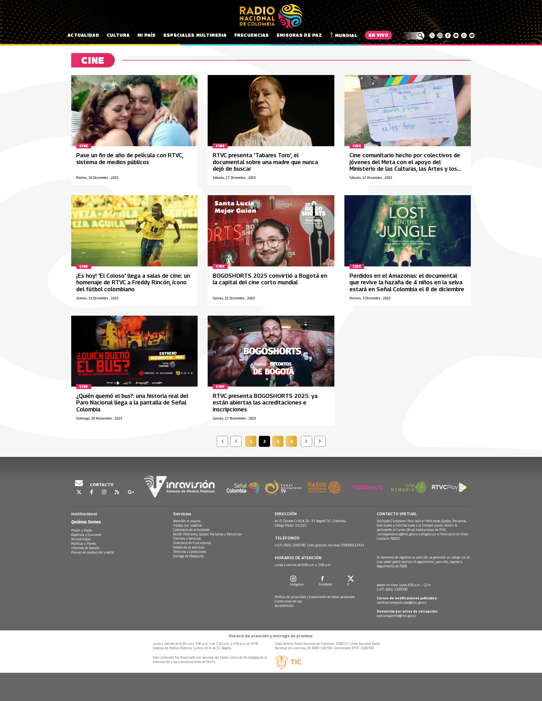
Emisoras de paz (299, 35)
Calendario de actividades (191, 530)
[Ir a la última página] (320, 441)
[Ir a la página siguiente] (306, 441)
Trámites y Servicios (187, 538)
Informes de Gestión (85, 548)
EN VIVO (378, 35)
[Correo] (472, 35)
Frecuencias (251, 35)
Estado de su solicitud (188, 547)
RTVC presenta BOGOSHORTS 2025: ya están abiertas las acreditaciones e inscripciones (265, 403)
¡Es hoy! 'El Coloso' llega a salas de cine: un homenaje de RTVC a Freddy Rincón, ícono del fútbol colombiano (133, 282)
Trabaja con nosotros (187, 525)
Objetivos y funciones (86, 535)
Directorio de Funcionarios (192, 543)
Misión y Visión (81, 530)
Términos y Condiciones (189, 552)
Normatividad (81, 539)
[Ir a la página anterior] (236, 441)
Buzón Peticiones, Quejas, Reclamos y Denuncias (207, 534)
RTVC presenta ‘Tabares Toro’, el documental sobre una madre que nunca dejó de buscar (265, 162)
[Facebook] (447, 35)
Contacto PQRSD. (389, 538)
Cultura (118, 35)
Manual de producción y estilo (92, 552)
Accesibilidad (284, 605)
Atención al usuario (186, 521)
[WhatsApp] (463, 35)
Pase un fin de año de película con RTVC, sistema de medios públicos (129, 158)
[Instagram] (440, 35)
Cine (83, 146)
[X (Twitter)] (432, 35)
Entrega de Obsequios (188, 556)
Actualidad (83, 35)
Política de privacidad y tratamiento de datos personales (315, 597)
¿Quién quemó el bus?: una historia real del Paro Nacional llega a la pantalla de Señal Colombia (132, 403)
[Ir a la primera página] (222, 441)
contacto (101, 484)
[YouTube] (456, 35)
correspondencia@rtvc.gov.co (397, 534)
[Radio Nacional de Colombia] (271, 16)
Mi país (146, 35)
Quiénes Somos (86, 521)
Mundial (346, 35)
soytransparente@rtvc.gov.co (396, 616)
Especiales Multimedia (195, 35)
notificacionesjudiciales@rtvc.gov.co (401, 602)
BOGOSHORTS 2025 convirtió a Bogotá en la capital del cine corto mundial (270, 279)
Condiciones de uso (288, 601)
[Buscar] (413, 36)
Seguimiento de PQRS (392, 566)
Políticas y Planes (83, 543)
